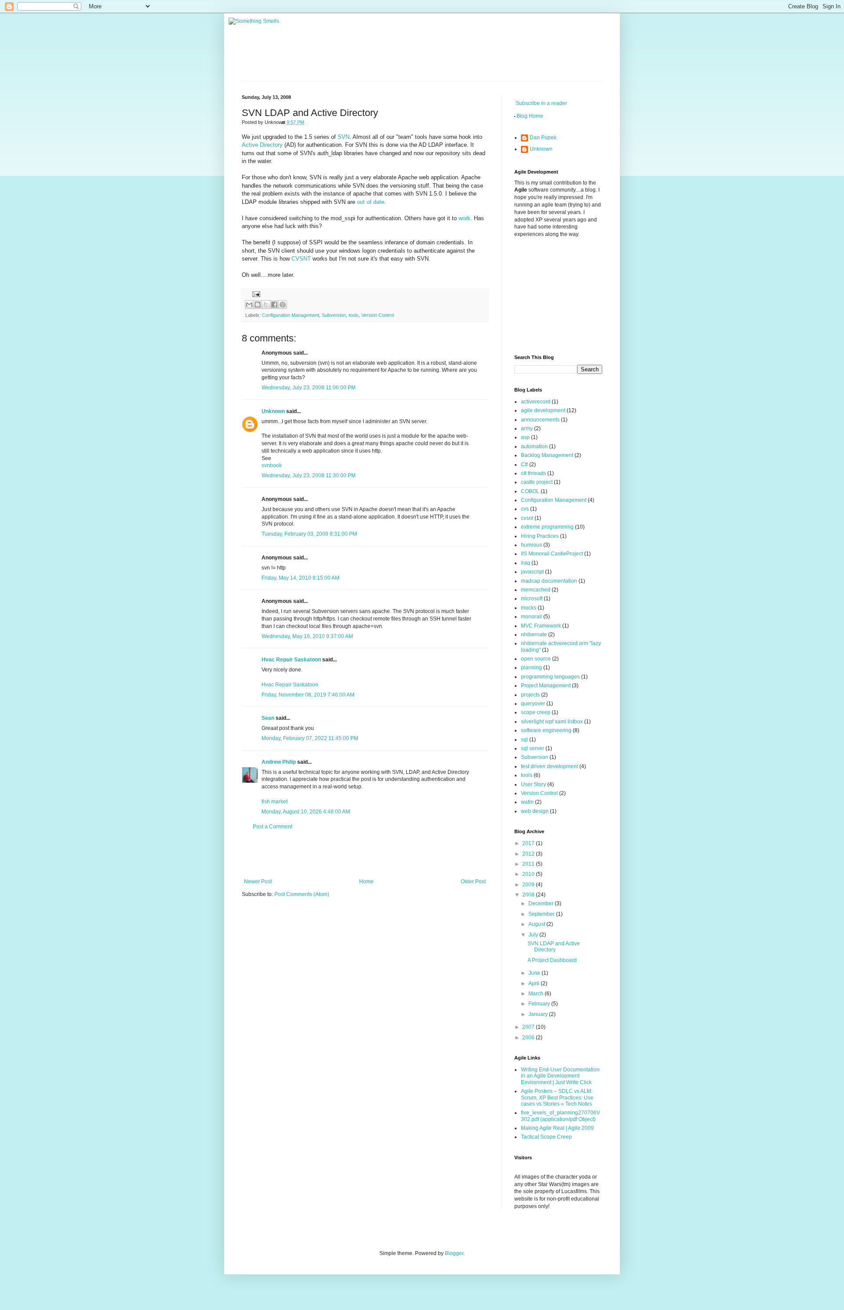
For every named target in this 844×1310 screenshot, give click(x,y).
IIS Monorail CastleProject (552, 554)
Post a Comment (272, 827)
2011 (529, 864)
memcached (535, 590)
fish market (274, 801)
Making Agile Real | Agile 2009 (557, 1128)
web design (535, 811)
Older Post (473, 881)
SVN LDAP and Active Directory (554, 946)
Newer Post (258, 881)
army (527, 428)
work (464, 218)
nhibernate (534, 634)
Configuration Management (290, 315)
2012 (529, 854)
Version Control (377, 315)
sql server (532, 748)
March (536, 994)
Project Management (546, 685)
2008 (529, 895)
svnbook (272, 465)
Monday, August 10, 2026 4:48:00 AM (306, 812)
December (541, 903)
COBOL (530, 491)
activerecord (535, 402)
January (538, 1014)
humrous (531, 545)
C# (524, 464)
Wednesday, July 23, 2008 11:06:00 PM (309, 388)
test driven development (549, 766)
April (534, 983)
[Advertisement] (365, 854)
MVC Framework (541, 626)
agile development (543, 410)
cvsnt (527, 518)
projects (530, 695)
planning (531, 667)
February (539, 1004)
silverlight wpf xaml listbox (552, 722)
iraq (525, 563)
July (533, 935)
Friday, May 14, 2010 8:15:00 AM (300, 578)
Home (366, 881)
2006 (529, 1037)
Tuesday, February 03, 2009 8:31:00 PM (309, 534)
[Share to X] (266, 304)
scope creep (535, 712)
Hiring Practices (540, 536)
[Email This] (249, 304)
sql (524, 740)
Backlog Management (547, 455)
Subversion (334, 315)
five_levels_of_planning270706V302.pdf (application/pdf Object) (560, 1116)
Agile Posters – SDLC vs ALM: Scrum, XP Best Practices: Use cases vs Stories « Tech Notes (557, 1097)
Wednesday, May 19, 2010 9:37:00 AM (307, 636)
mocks (528, 608)
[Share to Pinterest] (282, 304)
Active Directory (262, 145)
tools (354, 315)
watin (527, 802)
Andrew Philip (279, 762)
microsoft (531, 598)
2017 (529, 843)
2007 (529, 1027)
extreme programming (547, 527)
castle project (537, 482)
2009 (529, 885)
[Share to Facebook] (274, 304)
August (537, 924)
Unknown (273, 411)
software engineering (546, 730)
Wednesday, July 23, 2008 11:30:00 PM (309, 475)
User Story (533, 784)
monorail (531, 616)
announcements (540, 420)
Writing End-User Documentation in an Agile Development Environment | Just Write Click (560, 1076)
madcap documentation (549, 581)
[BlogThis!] (257, 304)
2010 (529, 874)
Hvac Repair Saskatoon (291, 660)
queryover (533, 703)
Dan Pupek (543, 137)
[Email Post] (255, 294)
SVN (343, 137)
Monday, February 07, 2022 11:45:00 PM (310, 738)
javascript (532, 572)
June (535, 973)
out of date (370, 202)
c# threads (533, 473)
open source (536, 659)
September (542, 914)
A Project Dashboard (552, 960)
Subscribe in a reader (541, 103)
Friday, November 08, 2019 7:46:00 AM (308, 695)
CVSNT (302, 258)
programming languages (550, 677)
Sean (268, 718)
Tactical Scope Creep (546, 1137)
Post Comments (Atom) (301, 894)
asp (525, 437)
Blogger (454, 1253)
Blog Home (530, 116)
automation (534, 446)
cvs (525, 509)
